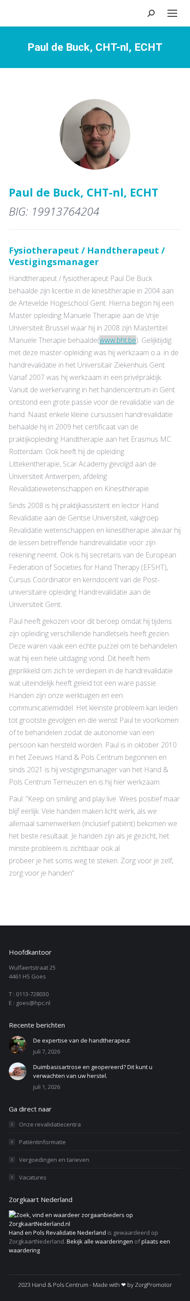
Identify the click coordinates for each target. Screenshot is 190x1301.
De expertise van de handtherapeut (81, 1040)
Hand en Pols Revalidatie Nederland (57, 1233)
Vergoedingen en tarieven (54, 1160)
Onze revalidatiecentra (50, 1124)
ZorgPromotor (153, 1285)
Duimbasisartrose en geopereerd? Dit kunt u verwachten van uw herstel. (92, 1071)
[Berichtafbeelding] (18, 1045)
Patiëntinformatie (42, 1142)
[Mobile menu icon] (172, 13)
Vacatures (32, 1177)
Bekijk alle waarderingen (100, 1241)
